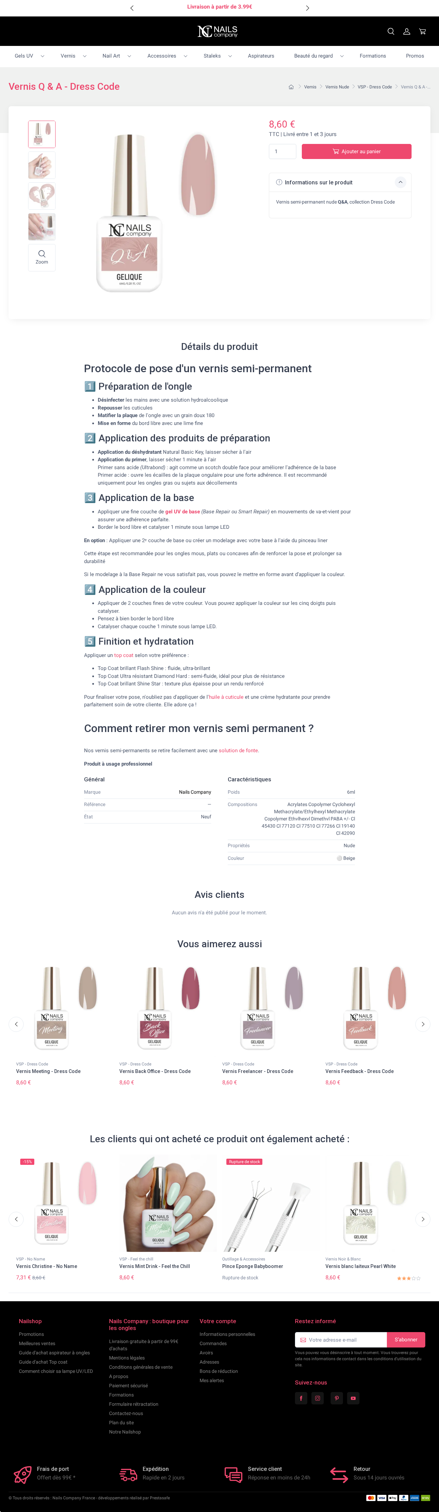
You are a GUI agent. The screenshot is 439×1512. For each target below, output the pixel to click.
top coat (123, 655)
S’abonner (406, 1340)
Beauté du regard (313, 56)
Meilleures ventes (37, 1343)
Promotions (31, 1334)
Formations (373, 56)
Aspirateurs (261, 56)
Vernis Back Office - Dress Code (155, 1071)
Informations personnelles (227, 1334)
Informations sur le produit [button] (318, 182)
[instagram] (317, 1398)
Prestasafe (160, 1498)
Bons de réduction (219, 1371)
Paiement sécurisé (128, 1385)
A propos (118, 1376)
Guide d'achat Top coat (43, 1362)
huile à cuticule (226, 697)
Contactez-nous (126, 1413)
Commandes (213, 1343)
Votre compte (218, 1321)
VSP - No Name (30, 1259)
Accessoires (161, 56)
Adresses (209, 1362)
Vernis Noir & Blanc (343, 1259)
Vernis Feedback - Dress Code (359, 1071)
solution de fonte (238, 750)
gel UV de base (182, 512)
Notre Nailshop (125, 1432)
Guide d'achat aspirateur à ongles (54, 1352)
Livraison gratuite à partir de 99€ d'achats (143, 1345)
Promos (415, 56)
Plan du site (121, 1422)
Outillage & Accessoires (243, 1259)
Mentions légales (127, 1358)
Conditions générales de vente (141, 1367)
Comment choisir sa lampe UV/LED (56, 1371)
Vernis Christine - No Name (46, 1266)
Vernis (68, 56)
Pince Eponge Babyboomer (252, 1266)
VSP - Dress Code (32, 1064)
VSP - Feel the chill (136, 1259)
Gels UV (24, 56)
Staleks (212, 56)
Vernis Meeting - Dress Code (48, 1071)
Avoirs (206, 1352)
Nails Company (195, 792)
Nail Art (111, 56)
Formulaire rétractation (133, 1404)
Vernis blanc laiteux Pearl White (360, 1266)
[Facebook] (301, 1398)
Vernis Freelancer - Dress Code (257, 1071)
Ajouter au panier (361, 151)
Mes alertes (212, 1380)
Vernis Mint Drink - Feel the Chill (154, 1266)
